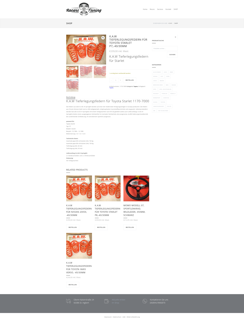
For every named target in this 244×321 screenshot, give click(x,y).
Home (145, 9)
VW (154, 110)
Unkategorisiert (158, 106)
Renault (173, 93)
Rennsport (156, 98)
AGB (124, 317)
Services (160, 9)
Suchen (172, 54)
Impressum (108, 317)
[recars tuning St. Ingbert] (84, 9)
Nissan (174, 85)
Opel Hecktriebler (165, 89)
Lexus (155, 80)
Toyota (136, 86)
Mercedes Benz (158, 85)
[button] (103, 37)
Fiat (162, 76)
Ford (167, 76)
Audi (165, 72)
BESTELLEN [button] (73, 227)
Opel (154, 89)
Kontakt (168, 9)
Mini (167, 85)
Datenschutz (117, 317)
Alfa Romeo (157, 72)
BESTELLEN (130, 80)
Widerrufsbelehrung (133, 317)
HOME (170, 23)
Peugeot (156, 93)
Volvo (169, 106)
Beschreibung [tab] (70, 97)
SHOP (176, 9)
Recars (152, 9)
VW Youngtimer (163, 110)
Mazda (162, 80)
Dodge (155, 76)
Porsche (164, 93)
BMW (171, 72)
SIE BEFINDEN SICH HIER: (160, 23)
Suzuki (155, 102)
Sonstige (166, 98)
